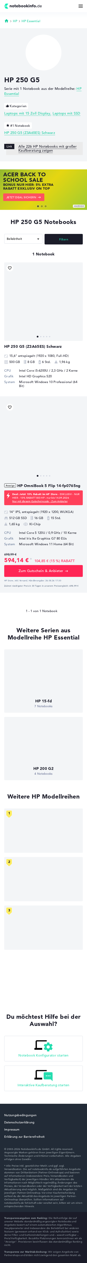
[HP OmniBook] (43, 830)
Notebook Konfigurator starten (43, 1055)
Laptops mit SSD (66, 113)
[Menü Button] (80, 6)
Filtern (63, 239)
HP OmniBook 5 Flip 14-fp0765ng (48, 485)
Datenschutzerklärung (19, 1122)
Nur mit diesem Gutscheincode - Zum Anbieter (40, 501)
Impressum (12, 1129)
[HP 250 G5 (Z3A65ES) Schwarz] (43, 301)
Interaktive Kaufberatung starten (43, 1085)
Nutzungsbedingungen (20, 1115)
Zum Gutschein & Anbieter (41, 571)
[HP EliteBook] (43, 927)
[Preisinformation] (31, 560)
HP (15, 21)
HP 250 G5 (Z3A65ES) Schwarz (29, 133)
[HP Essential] (43, 879)
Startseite (6, 20)
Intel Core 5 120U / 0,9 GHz (39, 533)
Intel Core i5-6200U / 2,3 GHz (41, 370)
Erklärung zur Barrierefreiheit (24, 1137)
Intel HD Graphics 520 (35, 376)
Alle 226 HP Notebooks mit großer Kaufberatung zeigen (47, 148)
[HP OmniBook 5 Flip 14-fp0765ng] (43, 441)
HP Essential (31, 21)
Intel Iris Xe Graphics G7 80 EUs (43, 538)
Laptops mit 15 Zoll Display (27, 113)
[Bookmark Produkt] (9, 267)
